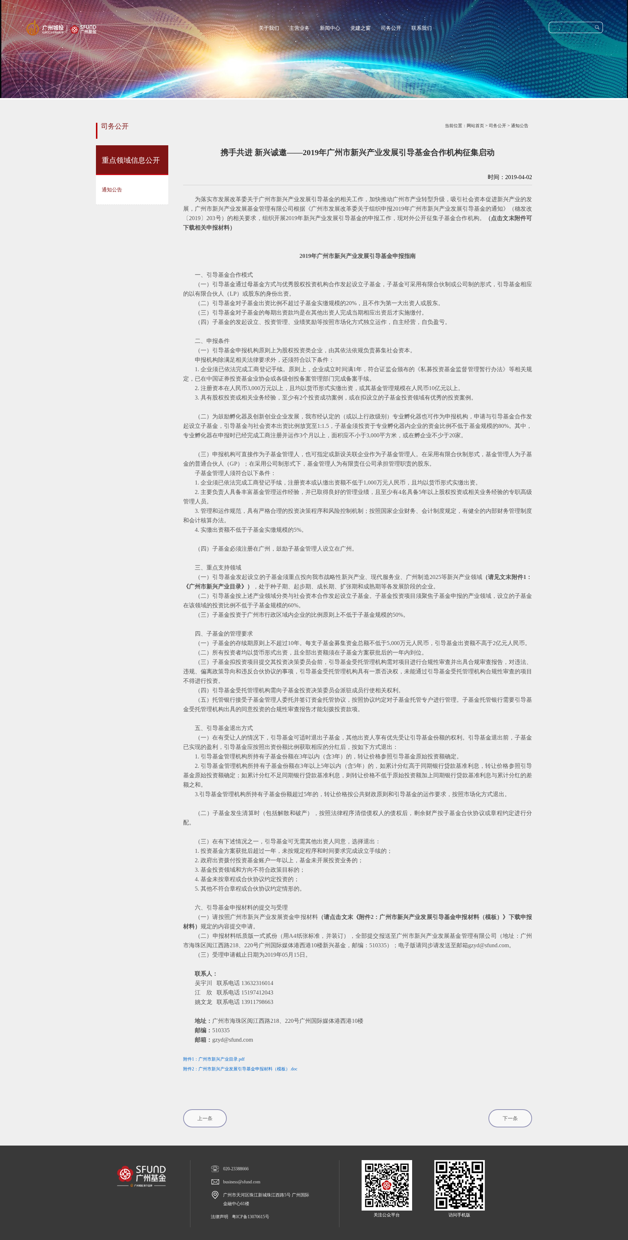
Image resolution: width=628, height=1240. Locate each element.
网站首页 (475, 125)
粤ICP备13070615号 (250, 1216)
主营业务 (299, 28)
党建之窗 (360, 28)
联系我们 (421, 28)
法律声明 (219, 1216)
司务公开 (391, 28)
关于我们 (269, 28)
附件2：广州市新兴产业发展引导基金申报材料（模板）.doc (240, 1068)
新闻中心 (330, 28)
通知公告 (519, 125)
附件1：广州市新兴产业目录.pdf (214, 1059)
